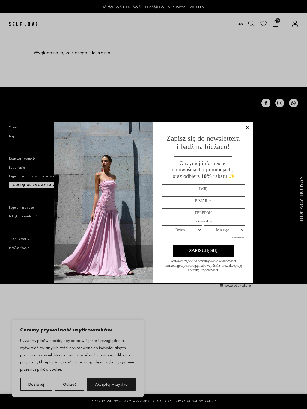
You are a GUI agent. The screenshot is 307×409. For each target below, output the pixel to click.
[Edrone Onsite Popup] (153, 204)
